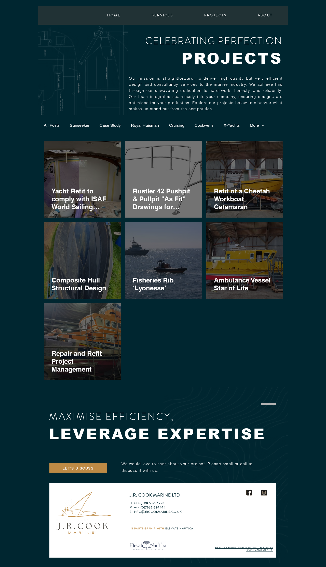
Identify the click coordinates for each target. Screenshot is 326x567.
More (254, 125)
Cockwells (204, 125)
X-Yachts (232, 125)
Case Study (110, 125)
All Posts (52, 125)
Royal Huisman (145, 125)
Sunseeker (79, 125)
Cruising (176, 125)
